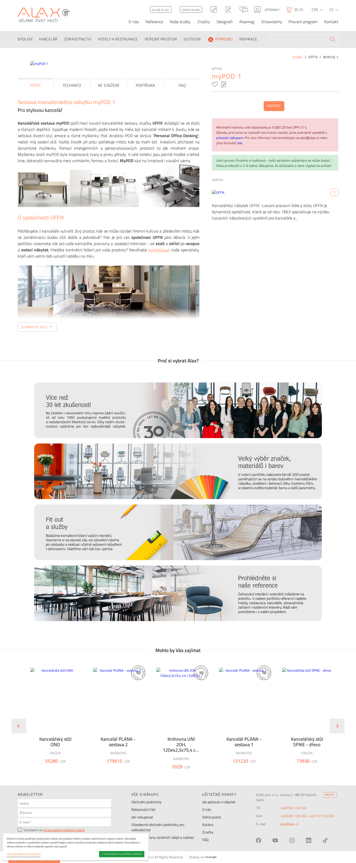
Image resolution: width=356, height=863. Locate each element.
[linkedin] (308, 840)
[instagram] (292, 840)
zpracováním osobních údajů (64, 829)
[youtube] (275, 840)
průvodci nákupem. (230, 137)
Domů (297, 57)
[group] (52, 721)
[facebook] (258, 840)
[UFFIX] (334, 192)
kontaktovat (159, 250)
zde (239, 142)
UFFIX (217, 68)
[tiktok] (325, 840)
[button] (67, 769)
